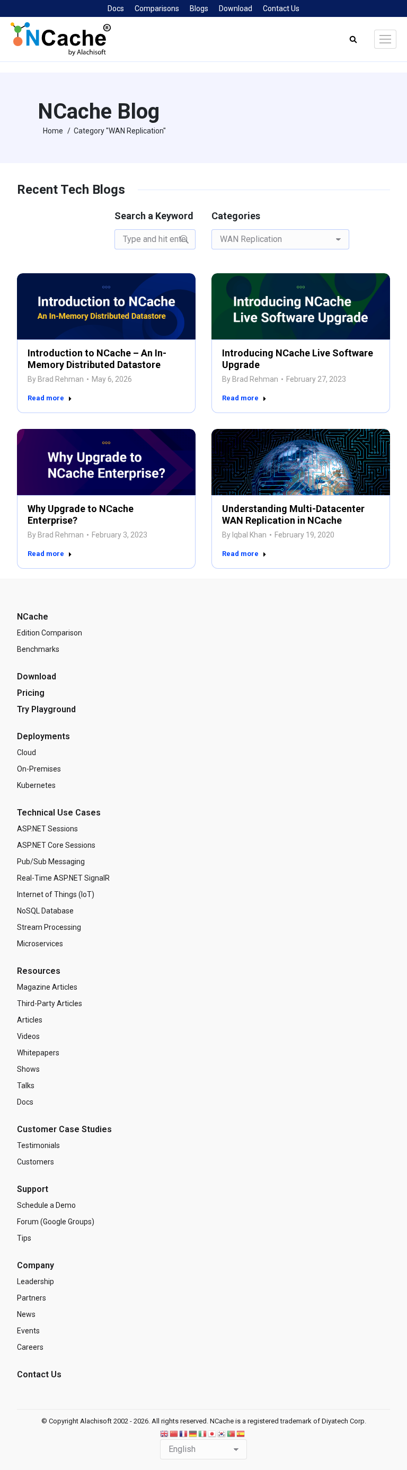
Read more (46, 398)
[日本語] (212, 1433)
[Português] (231, 1433)
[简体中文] (174, 1433)
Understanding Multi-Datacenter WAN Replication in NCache (293, 514)
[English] (165, 1433)
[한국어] (222, 1433)
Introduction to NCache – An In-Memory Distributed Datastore (97, 358)
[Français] (184, 1433)
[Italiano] (203, 1433)
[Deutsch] (193, 1433)
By (56, 379)
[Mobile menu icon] (385, 39)
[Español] (241, 1433)
